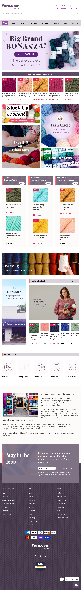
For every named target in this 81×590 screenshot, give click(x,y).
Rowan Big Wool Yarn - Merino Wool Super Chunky (13, 235)
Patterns (23, 23)
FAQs (58, 511)
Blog (3, 493)
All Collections (34, 521)
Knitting (34, 23)
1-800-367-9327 (62, 514)
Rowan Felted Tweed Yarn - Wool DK (71, 94)
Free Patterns (33, 525)
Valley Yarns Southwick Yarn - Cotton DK (75, 335)
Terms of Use (6, 511)
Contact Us (60, 493)
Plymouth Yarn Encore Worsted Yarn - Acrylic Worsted (8, 95)
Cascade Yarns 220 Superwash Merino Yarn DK (55, 95)
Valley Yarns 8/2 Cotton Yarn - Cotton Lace (44, 335)
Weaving (56, 23)
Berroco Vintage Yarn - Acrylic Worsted (39, 207)
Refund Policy (61, 500)
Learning (75, 23)
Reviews (4, 507)
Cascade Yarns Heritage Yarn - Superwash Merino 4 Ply (67, 237)
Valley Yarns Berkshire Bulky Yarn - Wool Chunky (54, 336)
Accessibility (61, 507)
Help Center (61, 504)
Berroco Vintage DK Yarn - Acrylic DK (40, 237)
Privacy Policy (6, 514)
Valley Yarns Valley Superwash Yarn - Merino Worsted (33, 337)
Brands (31, 497)
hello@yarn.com (62, 518)
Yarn (13, 23)
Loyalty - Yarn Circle (8, 500)
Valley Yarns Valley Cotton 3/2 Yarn (65, 335)
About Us (5, 497)
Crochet (45, 23)
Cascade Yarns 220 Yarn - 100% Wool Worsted (40, 94)
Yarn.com (54, 394)
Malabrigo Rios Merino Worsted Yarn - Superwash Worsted (24, 95)
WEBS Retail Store (8, 504)
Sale (65, 23)
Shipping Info (61, 497)
